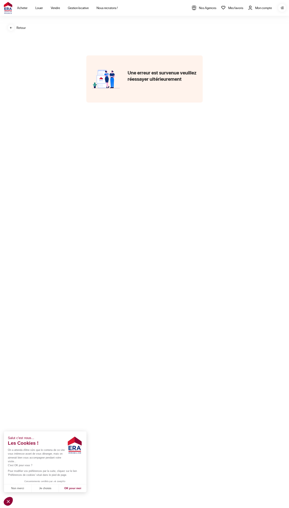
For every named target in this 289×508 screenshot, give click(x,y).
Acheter (22, 8)
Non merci (17, 488)
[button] (8, 501)
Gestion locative (78, 8)
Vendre (55, 8)
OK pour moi (72, 488)
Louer (39, 8)
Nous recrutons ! (107, 8)
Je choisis (45, 488)
